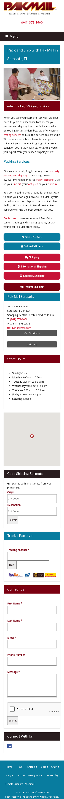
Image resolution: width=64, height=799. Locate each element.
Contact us (10, 218)
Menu (14, 36)
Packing (44, 766)
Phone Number (16, 654)
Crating (55, 766)
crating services (12, 134)
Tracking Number (18, 549)
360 (20, 766)
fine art (17, 184)
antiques (33, 184)
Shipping (32, 766)
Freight (9, 775)
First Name (14, 603)
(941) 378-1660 (32, 22)
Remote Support (14, 783)
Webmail (29, 783)
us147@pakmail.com (19, 327)
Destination (14, 505)
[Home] (31, 14)
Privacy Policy (35, 775)
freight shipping (45, 179)
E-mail (12, 637)
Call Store (32, 344)
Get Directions (32, 333)
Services (20, 775)
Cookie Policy (51, 775)
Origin (10, 492)
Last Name (14, 620)
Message (13, 672)
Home (9, 766)
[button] (32, 437)
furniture (53, 184)
